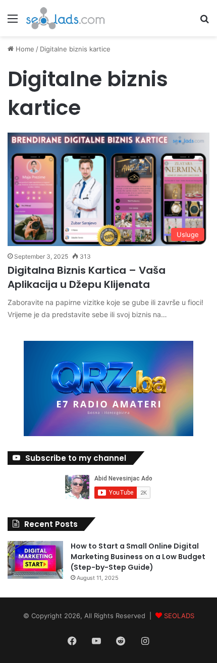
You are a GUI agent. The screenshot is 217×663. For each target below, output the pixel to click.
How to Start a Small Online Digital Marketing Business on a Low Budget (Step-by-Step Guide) (138, 556)
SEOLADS (179, 616)
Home (24, 49)
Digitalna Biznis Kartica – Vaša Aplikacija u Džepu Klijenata (87, 277)
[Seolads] (65, 18)
